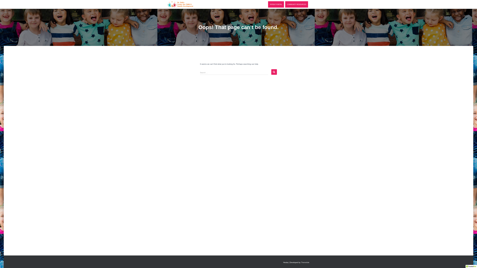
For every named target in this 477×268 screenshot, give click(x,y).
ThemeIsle (305, 262)
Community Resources (296, 4)
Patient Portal (276, 4)
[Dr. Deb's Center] (180, 4)
